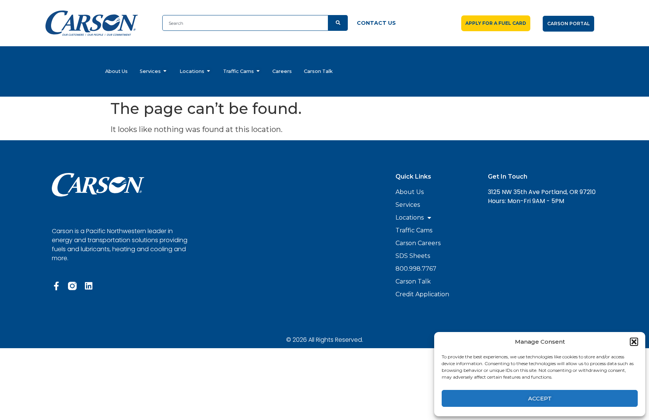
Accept (540, 398)
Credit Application (422, 294)
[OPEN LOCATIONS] (208, 71)
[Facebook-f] (56, 286)
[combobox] (245, 23)
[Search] (338, 23)
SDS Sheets (412, 255)
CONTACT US (376, 23)
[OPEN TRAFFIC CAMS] (258, 71)
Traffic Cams (413, 230)
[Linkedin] (88, 286)
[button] (634, 342)
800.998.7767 (415, 268)
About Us (409, 192)
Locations (409, 217)
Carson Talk (413, 281)
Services (407, 204)
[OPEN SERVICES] (165, 71)
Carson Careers (418, 243)
